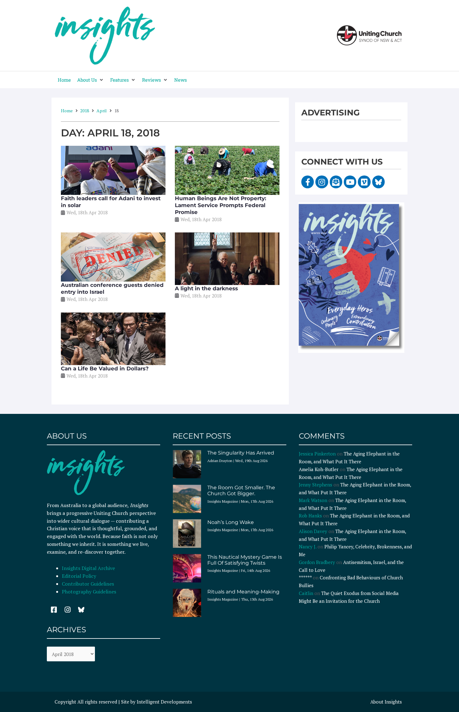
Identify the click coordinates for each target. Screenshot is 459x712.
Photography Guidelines (89, 591)
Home (67, 111)
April (101, 111)
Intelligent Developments (164, 702)
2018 (84, 111)
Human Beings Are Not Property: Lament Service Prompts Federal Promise (220, 205)
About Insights (386, 702)
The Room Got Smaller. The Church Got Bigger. (241, 490)
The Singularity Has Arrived (240, 453)
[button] (90, 79)
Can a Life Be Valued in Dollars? (105, 368)
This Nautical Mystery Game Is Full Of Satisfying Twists (244, 560)
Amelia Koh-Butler (318, 469)
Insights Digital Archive (88, 568)
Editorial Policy (79, 575)
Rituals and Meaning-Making (243, 592)
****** (305, 577)
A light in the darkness (206, 288)
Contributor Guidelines (88, 583)
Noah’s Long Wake (230, 522)
